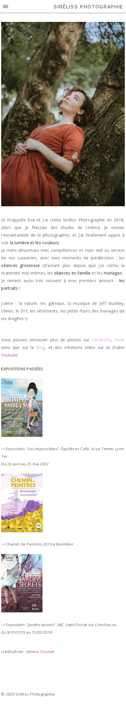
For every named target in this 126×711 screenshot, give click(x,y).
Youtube (9, 355)
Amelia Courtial (40, 651)
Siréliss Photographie (88, 7)
